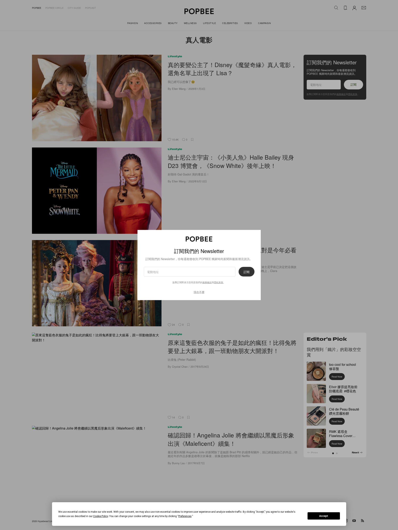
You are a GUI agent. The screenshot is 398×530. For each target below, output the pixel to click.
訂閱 (246, 271)
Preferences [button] (185, 516)
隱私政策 (218, 282)
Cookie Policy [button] (100, 516)
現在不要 (199, 292)
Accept (323, 516)
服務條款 (207, 282)
